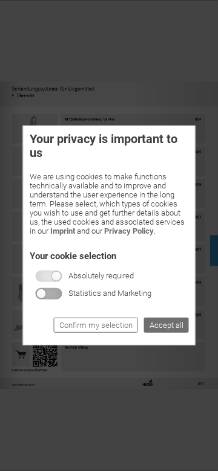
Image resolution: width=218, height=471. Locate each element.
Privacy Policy (129, 231)
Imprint (62, 231)
